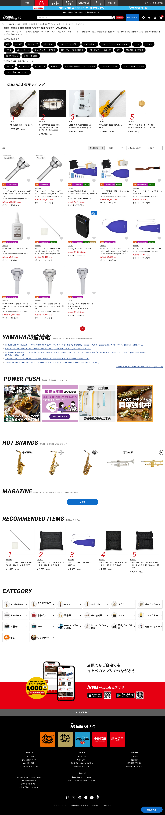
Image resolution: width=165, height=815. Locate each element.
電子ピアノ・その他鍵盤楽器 (72, 50)
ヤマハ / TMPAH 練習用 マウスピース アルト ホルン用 (82, 304)
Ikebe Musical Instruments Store (29, 777)
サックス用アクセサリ (109, 66)
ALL (7, 44)
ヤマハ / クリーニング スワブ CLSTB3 (147, 248)
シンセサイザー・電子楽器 (45, 50)
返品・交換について (29, 760)
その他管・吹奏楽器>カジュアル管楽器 (80, 66)
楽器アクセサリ (12, 56)
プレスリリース (107, 805)
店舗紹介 (134, 760)
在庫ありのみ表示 (134, 148)
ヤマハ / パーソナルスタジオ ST (80, 248)
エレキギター (48, 44)
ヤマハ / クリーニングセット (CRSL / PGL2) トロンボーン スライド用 (49, 249)
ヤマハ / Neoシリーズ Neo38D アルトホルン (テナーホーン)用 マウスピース (50, 192)
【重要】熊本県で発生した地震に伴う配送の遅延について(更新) (82, 12)
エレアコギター (90, 44)
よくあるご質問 (28, 763)
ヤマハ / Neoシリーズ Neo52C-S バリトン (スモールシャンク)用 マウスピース (17, 193)
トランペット (24, 66)
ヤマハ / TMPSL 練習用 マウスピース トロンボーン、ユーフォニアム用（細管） (49, 306)
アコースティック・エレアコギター (115, 44)
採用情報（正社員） (134, 763)
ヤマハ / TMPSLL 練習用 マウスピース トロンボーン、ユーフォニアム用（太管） (17, 306)
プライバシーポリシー (60, 805)
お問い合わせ (82, 760)
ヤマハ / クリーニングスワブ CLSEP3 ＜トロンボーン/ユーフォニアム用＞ (114, 249)
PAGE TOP (84, 712)
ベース (137, 44)
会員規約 (95, 805)
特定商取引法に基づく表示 (80, 805)
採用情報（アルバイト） (134, 766)
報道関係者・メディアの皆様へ (82, 763)
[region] (82, 463)
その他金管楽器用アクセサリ (17, 72)
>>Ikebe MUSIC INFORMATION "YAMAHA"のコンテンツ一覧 (139, 366)
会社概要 (134, 756)
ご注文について (28, 756)
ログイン (148, 3)
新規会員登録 (158, 3)
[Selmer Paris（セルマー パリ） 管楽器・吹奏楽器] (87, 462)
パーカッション (23, 50)
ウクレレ (148, 44)
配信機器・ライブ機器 (134, 50)
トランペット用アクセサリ (133, 66)
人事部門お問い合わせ (82, 766)
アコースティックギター (69, 44)
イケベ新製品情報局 (29, 781)
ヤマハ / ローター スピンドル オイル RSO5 (17, 249)
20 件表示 (151, 148)
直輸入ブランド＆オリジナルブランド (81, 781)
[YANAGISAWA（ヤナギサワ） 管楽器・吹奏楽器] (53, 462)
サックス (9, 66)
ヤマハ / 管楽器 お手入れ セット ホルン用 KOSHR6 (114, 192)
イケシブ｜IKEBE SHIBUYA (28, 787)
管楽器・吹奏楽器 (31, 56)
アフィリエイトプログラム (28, 766)
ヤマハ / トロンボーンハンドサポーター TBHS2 (147, 192)
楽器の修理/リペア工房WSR (82, 777)
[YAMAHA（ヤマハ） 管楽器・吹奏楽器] (20, 462)
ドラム (8, 50)
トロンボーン (40, 66)
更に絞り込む (94, 148)
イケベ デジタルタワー (29, 784)
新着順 (111, 148)
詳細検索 (119, 17)
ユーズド (18, 44)
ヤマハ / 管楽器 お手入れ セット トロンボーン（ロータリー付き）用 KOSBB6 (82, 193)
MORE (82, 502)
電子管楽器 (55, 66)
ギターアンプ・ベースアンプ (100, 50)
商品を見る (152, 809)
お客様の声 (82, 756)
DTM (118, 50)
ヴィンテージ (33, 44)
